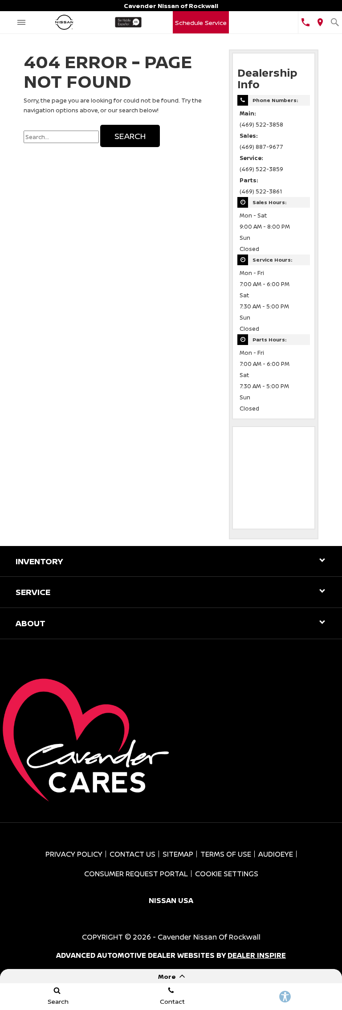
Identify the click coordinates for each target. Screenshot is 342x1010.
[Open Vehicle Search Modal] (334, 22)
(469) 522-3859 (261, 169)
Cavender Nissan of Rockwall (209, 937)
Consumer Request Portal (136, 874)
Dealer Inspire (257, 955)
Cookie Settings (226, 874)
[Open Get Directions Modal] (320, 22)
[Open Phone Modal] (305, 22)
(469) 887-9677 (261, 147)
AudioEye (275, 854)
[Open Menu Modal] (21, 22)
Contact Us (132, 854)
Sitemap (178, 854)
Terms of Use (225, 854)
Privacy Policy (73, 854)
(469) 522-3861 (261, 191)
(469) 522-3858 (261, 124)
